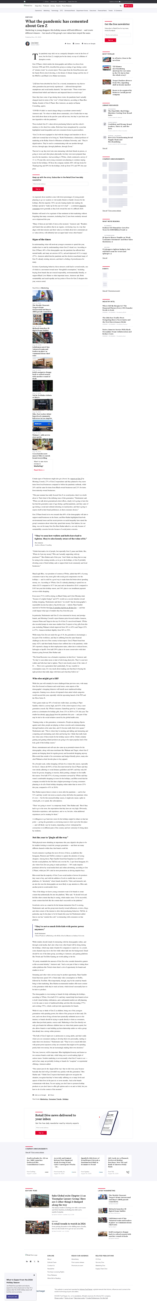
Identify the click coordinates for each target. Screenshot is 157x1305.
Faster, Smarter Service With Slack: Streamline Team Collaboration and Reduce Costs (117, 332)
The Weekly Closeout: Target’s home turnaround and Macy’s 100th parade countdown (120, 1198)
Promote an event (114, 291)
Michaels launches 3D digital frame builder (117, 1210)
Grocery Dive (54, 1)
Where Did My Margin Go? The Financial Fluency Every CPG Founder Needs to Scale (117, 308)
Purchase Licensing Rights (55, 1272)
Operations (38, 10)
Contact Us (51, 1265)
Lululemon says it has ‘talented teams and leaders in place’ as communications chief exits (120, 1221)
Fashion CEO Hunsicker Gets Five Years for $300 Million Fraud (115, 229)
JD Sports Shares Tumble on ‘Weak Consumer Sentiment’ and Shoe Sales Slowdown (117, 239)
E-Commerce (118, 10)
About (49, 1259)
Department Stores (82, 10)
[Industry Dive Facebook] (31, 1261)
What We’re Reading (54, 1278)
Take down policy (79, 1298)
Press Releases (67, 6)
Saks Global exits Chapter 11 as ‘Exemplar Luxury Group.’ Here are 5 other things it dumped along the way (69, 1200)
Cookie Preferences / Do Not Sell (97, 1298)
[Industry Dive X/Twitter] (34, 1261)
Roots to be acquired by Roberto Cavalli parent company (122, 92)
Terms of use (69, 1298)
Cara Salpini (34, 43)
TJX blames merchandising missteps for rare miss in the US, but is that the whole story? (122, 70)
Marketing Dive (62, 1)
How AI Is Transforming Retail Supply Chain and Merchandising (120, 139)
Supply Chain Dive (72, 1)
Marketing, (44, 1099)
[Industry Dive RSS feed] (38, 1261)
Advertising (75, 1259)
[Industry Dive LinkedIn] (27, 1261)
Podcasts (46, 6)
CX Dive (46, 1)
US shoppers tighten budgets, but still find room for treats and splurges (116, 251)
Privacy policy (59, 1298)
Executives (93, 10)
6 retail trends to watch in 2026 (69, 1223)
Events (58, 6)
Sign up (129, 5)
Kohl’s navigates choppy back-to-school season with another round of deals (120, 1234)
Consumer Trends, (55, 1099)
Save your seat (12, 1296)
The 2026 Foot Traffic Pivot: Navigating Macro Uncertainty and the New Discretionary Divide (116, 320)
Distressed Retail (70, 10)
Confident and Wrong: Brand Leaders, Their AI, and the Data (120, 126)
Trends (110, 10)
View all (104, 148)
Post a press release (114, 211)
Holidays (65, 1099)
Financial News (102, 10)
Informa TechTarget (86, 1289)
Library (53, 6)
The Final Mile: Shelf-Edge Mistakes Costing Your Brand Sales (120, 113)
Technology (54, 10)
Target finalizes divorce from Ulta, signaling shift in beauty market (122, 82)
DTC (61, 10)
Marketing (47, 10)
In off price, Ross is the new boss (122, 59)
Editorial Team (51, 1262)
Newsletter (50, 1269)
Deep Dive (38, 6)
